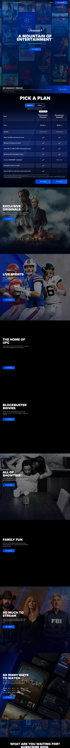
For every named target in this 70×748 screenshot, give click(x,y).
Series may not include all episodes (14, 177)
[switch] (35, 105)
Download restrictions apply (60, 176)
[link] (61, 2)
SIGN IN (51, 2)
